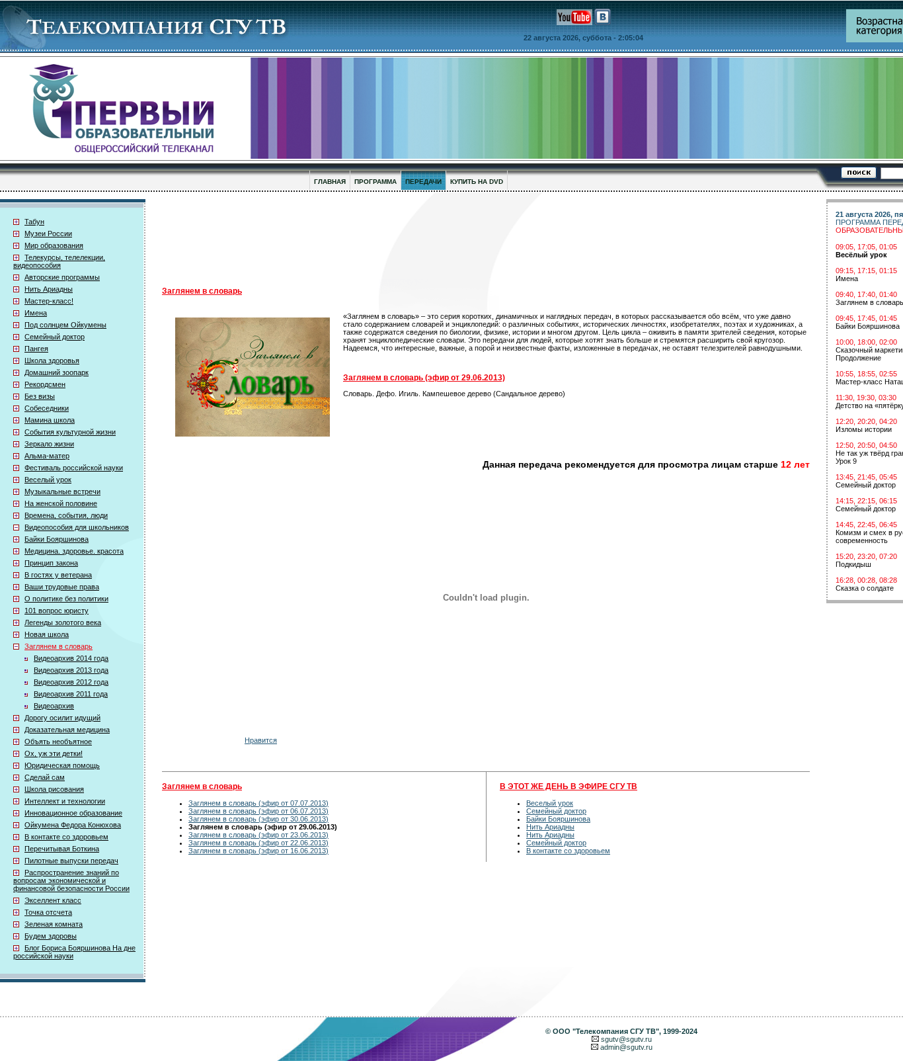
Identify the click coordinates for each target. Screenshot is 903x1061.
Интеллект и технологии (64, 801)
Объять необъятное (58, 741)
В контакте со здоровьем (66, 837)
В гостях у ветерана (58, 575)
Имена (35, 313)
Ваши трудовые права (61, 587)
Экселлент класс (52, 900)
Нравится (261, 740)
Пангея (36, 349)
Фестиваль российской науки (73, 468)
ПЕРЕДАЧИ (423, 181)
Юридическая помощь (62, 765)
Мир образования (53, 245)
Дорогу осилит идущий (62, 718)
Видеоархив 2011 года (71, 694)
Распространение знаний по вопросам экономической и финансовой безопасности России (71, 880)
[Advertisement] (486, 238)
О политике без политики (66, 599)
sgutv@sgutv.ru (626, 1039)
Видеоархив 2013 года (71, 670)
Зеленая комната (53, 924)
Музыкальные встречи (62, 491)
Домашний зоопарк (56, 372)
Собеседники (46, 408)
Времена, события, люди (66, 515)
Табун (34, 222)
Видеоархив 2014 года (71, 658)
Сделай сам (44, 777)
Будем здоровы (50, 936)
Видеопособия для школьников (76, 527)
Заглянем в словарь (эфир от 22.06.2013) (258, 843)
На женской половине (60, 503)
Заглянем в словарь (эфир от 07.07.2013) (258, 803)
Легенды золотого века (62, 622)
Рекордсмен (44, 384)
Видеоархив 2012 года (71, 682)
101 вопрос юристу (56, 611)
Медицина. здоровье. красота (74, 551)
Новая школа (46, 634)
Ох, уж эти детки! (53, 753)
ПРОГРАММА (375, 181)
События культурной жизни (70, 432)
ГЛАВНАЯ (330, 181)
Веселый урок (47, 480)
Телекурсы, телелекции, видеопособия (59, 261)
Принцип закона (51, 563)
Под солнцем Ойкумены (65, 325)
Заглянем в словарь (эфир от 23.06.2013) (258, 835)
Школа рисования (54, 789)
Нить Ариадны (48, 289)
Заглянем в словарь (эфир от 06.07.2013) (258, 811)
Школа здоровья (51, 360)
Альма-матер (46, 456)
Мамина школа (49, 420)
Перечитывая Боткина (61, 849)
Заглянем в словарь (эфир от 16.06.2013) (258, 851)
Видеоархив (54, 706)
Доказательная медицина (67, 730)
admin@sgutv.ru (626, 1047)
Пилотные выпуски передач (71, 861)
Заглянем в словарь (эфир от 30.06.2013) (258, 819)
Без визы (39, 396)
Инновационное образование (73, 813)
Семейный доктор (54, 337)
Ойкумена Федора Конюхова (72, 825)
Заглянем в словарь (58, 646)
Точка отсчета (48, 912)
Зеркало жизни (49, 444)
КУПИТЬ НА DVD (476, 181)
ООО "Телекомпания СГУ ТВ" (606, 1031)
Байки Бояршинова (56, 539)
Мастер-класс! (48, 301)
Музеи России (48, 233)
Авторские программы (62, 277)
